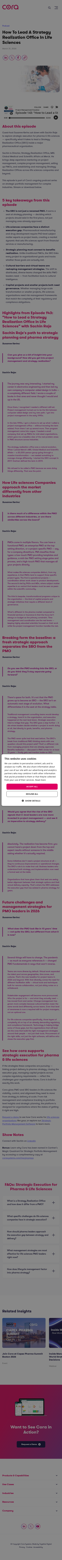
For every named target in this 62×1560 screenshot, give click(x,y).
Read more (40, 780)
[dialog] (31, 780)
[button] (31, 800)
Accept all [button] (32, 786)
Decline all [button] (32, 794)
